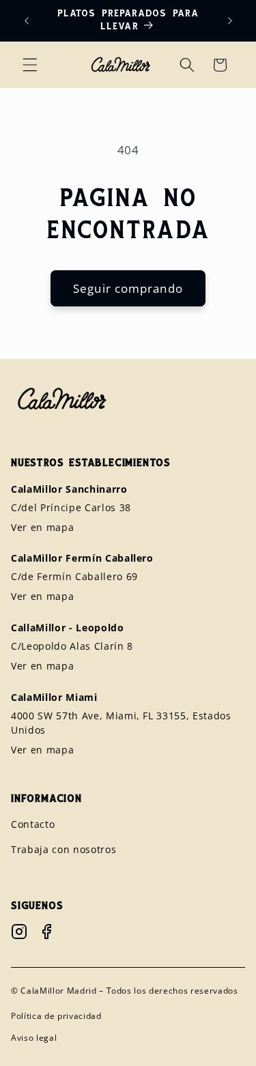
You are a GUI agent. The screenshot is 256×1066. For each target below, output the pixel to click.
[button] (30, 64)
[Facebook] (46, 931)
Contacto (33, 824)
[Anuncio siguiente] (230, 20)
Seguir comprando (128, 288)
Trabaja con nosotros (63, 849)
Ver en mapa (42, 527)
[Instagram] (19, 931)
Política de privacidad (56, 1016)
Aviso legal (34, 1037)
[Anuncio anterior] (27, 20)
